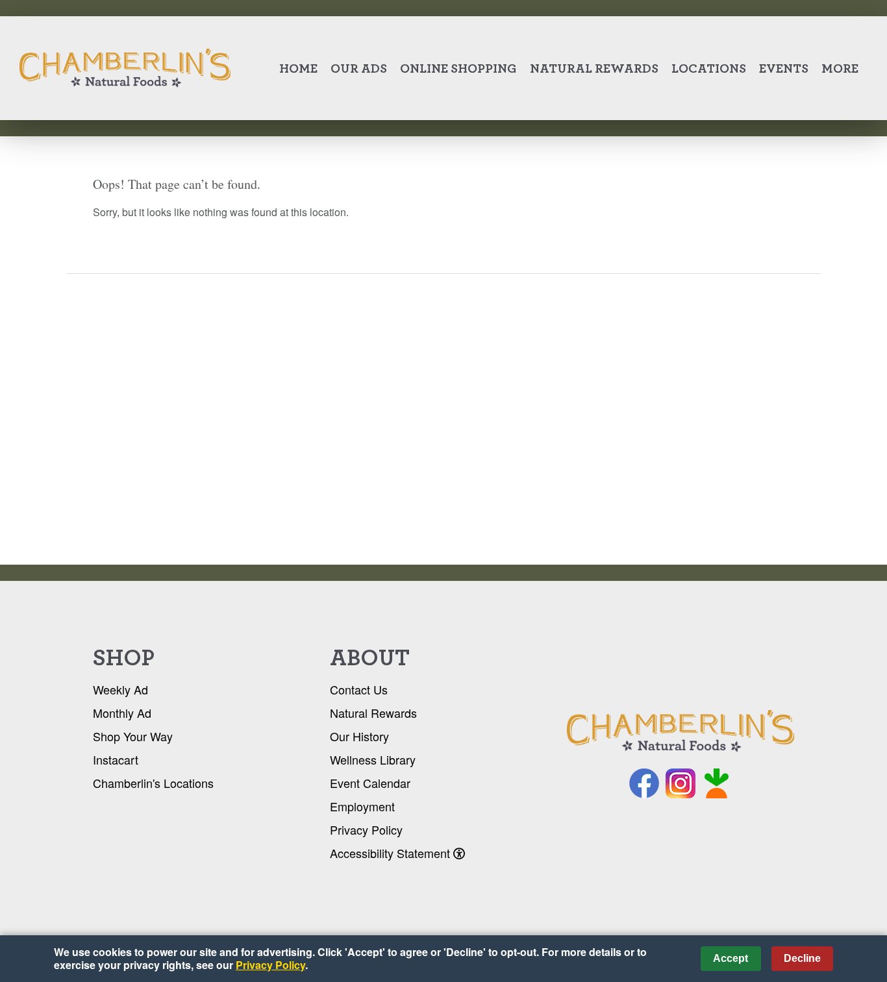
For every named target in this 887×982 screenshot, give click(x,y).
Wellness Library (373, 759)
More (839, 68)
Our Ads (359, 68)
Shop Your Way (133, 736)
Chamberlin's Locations (153, 782)
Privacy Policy (366, 829)
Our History (359, 736)
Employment (362, 806)
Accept (730, 958)
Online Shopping (458, 68)
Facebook (644, 783)
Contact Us (359, 689)
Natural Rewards (594, 68)
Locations (708, 68)
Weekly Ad (120, 689)
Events (783, 68)
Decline (802, 958)
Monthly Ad (122, 712)
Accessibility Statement (391, 852)
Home (298, 68)
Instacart (115, 759)
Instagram (680, 783)
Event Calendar (370, 782)
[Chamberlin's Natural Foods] (680, 732)
